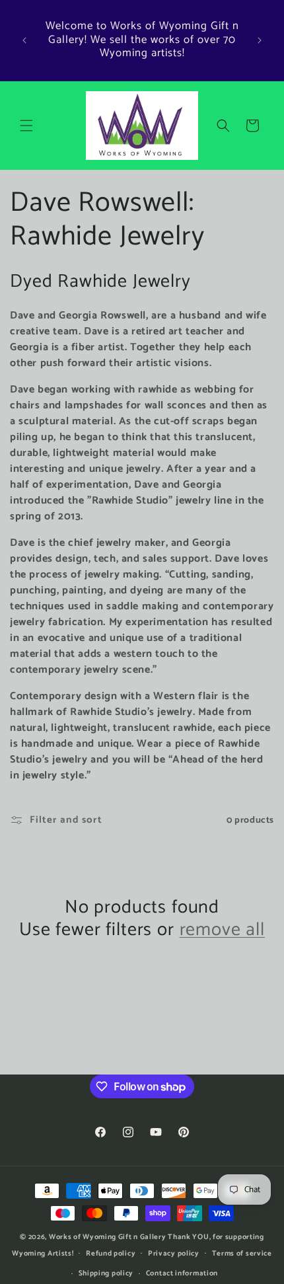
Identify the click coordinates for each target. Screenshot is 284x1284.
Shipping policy (106, 1273)
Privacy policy (173, 1254)
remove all (222, 930)
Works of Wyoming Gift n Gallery (107, 1237)
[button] (26, 125)
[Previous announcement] (24, 40)
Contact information (182, 1273)
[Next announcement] (259, 40)
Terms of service (242, 1254)
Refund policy (110, 1254)
